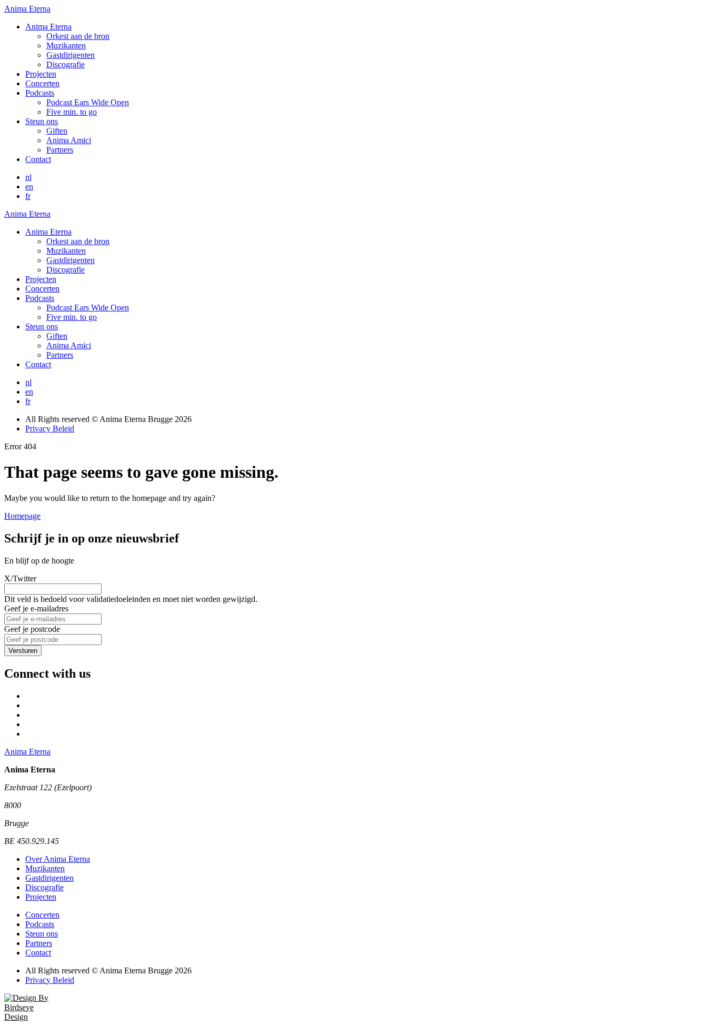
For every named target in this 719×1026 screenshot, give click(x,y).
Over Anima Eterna (57, 858)
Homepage (22, 515)
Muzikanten (66, 45)
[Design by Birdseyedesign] (30, 1016)
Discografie (65, 64)
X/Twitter (20, 578)
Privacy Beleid (49, 428)
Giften (56, 130)
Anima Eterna (48, 26)
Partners (59, 149)
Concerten (42, 83)
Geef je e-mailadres (36, 608)
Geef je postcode (32, 629)
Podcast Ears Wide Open (87, 102)
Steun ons (41, 121)
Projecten (40, 73)
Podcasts (39, 92)
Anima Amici (68, 140)
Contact (38, 159)
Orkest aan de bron (77, 36)
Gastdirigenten (70, 55)
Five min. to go (71, 111)
